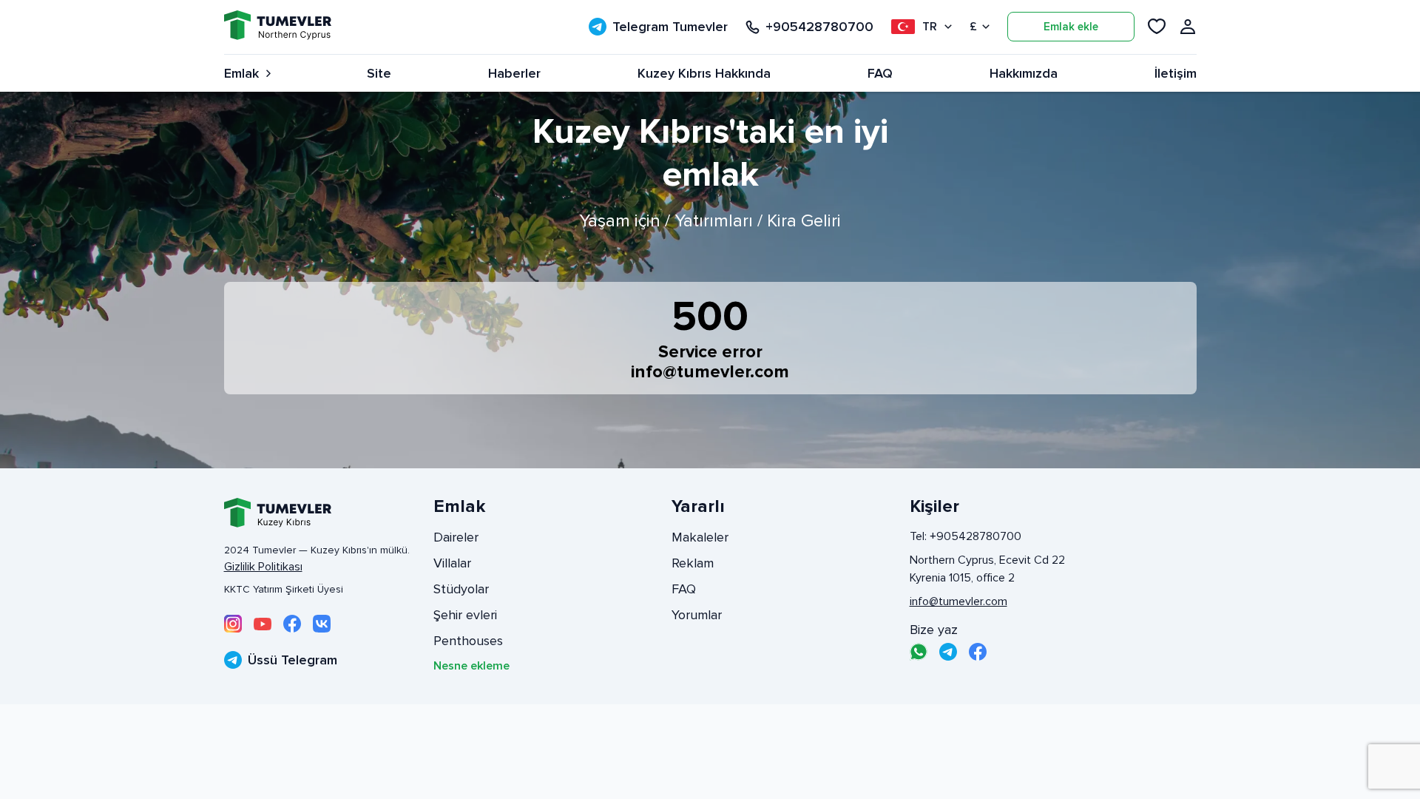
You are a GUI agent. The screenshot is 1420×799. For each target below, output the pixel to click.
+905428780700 (819, 27)
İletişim (1175, 73)
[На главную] (277, 27)
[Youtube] (262, 624)
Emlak (241, 73)
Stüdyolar (461, 589)
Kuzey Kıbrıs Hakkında (704, 73)
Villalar (452, 563)
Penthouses (468, 641)
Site (379, 73)
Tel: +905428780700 (965, 536)
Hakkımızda (1024, 73)
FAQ (880, 73)
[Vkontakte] (322, 624)
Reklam (693, 563)
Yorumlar (697, 615)
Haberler (514, 73)
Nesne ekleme (471, 665)
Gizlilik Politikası (263, 566)
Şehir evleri (465, 615)
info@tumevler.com (710, 371)
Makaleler (700, 537)
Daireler (456, 537)
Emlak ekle (1071, 26)
